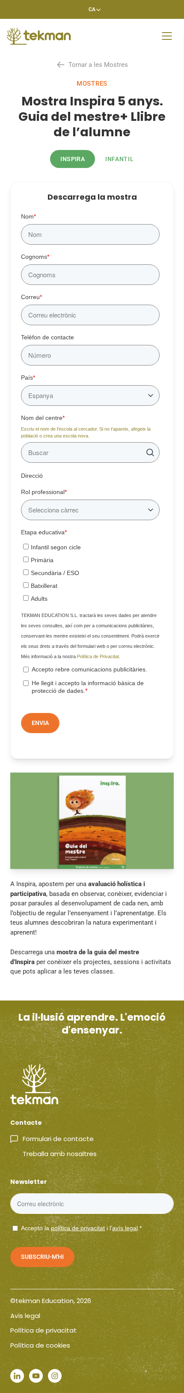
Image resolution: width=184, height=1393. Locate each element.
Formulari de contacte (58, 1138)
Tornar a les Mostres (98, 65)
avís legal (125, 1228)
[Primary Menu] (167, 36)
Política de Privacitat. (98, 656)
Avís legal (25, 1315)
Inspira (72, 159)
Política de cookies (40, 1345)
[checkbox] (90, 571)
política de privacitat (78, 1228)
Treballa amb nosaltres (60, 1153)
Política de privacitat (43, 1330)
